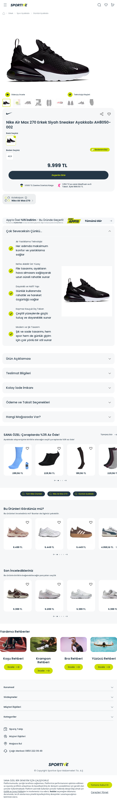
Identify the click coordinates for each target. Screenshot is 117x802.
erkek (11, 13)
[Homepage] (19, 4)
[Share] (102, 114)
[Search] (99, 5)
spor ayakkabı (23, 13)
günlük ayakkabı (40, 13)
